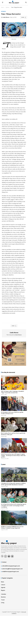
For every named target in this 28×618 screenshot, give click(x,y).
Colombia (3, 594)
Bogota (3, 590)
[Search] (26, 2)
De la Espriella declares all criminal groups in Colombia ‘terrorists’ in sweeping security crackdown (13, 506)
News (2, 582)
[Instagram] (5, 556)
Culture (3, 584)
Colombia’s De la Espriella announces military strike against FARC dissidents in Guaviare (13, 484)
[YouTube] (9, 556)
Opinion (7, 7)
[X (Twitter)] (2, 556)
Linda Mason (6, 17)
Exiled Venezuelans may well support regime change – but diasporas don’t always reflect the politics (13, 455)
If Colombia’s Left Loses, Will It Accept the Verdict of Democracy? (12, 413)
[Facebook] (12, 556)
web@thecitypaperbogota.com (10, 571)
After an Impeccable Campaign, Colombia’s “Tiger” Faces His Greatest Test (12, 392)
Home (2, 7)
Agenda (3, 587)
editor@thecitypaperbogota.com (11, 566)
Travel (2, 600)
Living (2, 602)
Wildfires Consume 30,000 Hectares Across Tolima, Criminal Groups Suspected (12, 527)
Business (3, 597)
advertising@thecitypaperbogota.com (12, 568)
